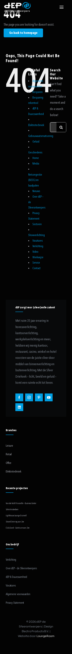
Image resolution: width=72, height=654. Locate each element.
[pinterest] (39, 397)
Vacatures (37, 241)
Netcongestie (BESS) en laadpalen (35, 180)
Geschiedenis (35, 152)
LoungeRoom (45, 636)
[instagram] (29, 397)
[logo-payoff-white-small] (17, 7)
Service (36, 263)
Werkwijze (37, 257)
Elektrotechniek (36, 125)
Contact (36, 268)
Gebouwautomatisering (40, 136)
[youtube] (49, 397)
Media (35, 163)
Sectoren (37, 224)
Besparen (37, 92)
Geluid (35, 141)
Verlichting (37, 246)
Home (35, 158)
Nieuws (36, 191)
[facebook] (19, 397)
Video (35, 252)
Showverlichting (36, 235)
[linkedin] (19, 407)
